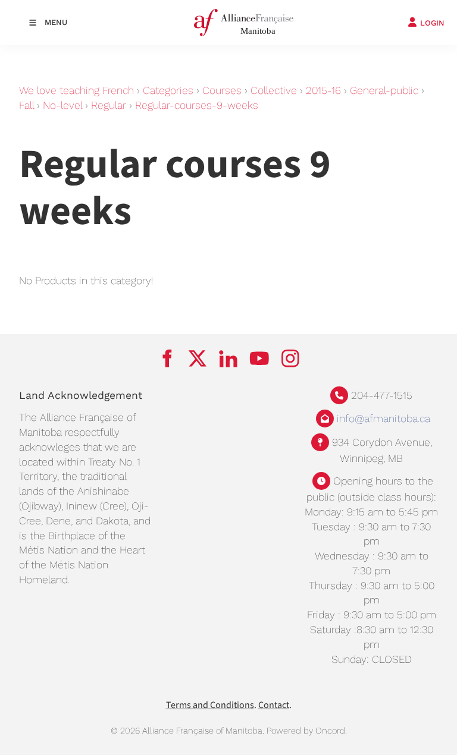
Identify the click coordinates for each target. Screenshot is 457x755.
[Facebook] (166, 358)
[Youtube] (259, 358)
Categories (168, 90)
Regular (108, 105)
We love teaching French (76, 90)
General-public (384, 90)
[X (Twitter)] (197, 358)
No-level (62, 105)
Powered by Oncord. (307, 730)
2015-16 (323, 90)
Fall (26, 105)
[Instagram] (290, 358)
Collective (274, 90)
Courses (222, 90)
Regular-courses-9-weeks (196, 105)
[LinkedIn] (228, 358)
